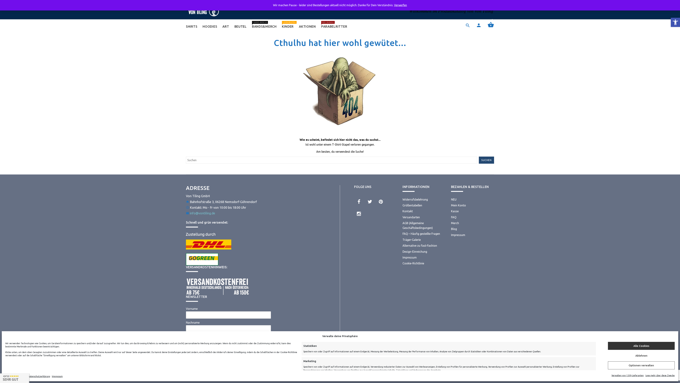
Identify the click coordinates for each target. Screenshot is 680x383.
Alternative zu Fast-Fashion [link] (420, 245)
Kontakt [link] (408, 211)
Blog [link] (454, 229)
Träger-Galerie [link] (412, 239)
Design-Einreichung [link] (415, 251)
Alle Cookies (641, 345)
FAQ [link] (453, 217)
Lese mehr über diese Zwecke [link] (660, 375)
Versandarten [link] (411, 217)
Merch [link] (455, 223)
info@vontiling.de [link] (202, 213)
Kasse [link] (455, 211)
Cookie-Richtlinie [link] (413, 263)
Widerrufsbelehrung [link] (415, 199)
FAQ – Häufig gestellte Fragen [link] (421, 233)
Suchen (486, 160)
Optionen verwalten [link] (641, 365)
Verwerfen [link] (400, 5)
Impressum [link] (57, 376)
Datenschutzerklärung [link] (39, 376)
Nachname (193, 322)
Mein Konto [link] (458, 205)
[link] (675, 22)
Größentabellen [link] (412, 205)
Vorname (192, 308)
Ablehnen (641, 355)
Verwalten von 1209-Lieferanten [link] (627, 375)
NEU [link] (454, 199)
